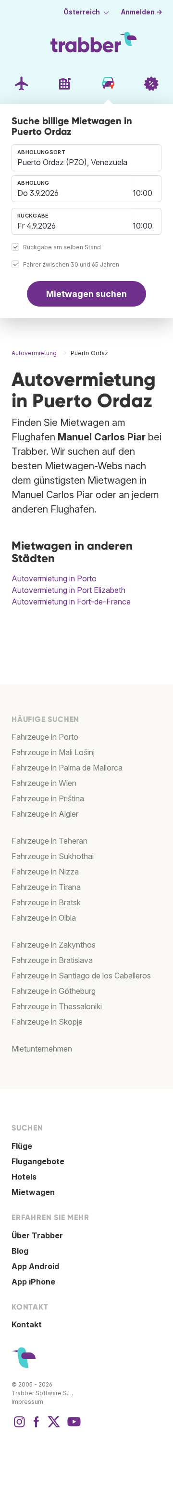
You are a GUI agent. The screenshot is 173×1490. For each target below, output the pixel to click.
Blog (20, 1251)
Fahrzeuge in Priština (48, 798)
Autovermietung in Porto (54, 578)
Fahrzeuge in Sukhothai (53, 856)
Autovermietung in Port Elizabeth (68, 590)
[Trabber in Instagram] (19, 1426)
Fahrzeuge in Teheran (49, 841)
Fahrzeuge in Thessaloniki (57, 1006)
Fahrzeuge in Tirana (46, 887)
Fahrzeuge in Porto (45, 737)
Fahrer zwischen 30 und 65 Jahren (71, 264)
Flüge (22, 1146)
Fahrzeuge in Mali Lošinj (53, 752)
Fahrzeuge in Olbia (44, 918)
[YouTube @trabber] (72, 1426)
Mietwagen (33, 1192)
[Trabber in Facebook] (36, 1426)
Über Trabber (37, 1235)
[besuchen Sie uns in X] (54, 1426)
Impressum (27, 1401)
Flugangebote (38, 1161)
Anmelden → (141, 12)
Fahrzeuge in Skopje (47, 1022)
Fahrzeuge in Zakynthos (54, 945)
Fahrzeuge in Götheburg (54, 991)
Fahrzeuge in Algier (45, 814)
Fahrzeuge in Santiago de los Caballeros (81, 975)
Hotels (24, 1177)
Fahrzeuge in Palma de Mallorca (67, 767)
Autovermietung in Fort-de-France (71, 601)
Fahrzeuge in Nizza (45, 871)
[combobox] (86, 157)
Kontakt (27, 1324)
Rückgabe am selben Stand (62, 247)
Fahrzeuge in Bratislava (52, 960)
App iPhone (33, 1281)
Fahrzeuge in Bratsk (46, 902)
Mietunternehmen (42, 1048)
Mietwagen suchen (86, 294)
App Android (35, 1266)
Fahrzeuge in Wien (44, 783)
